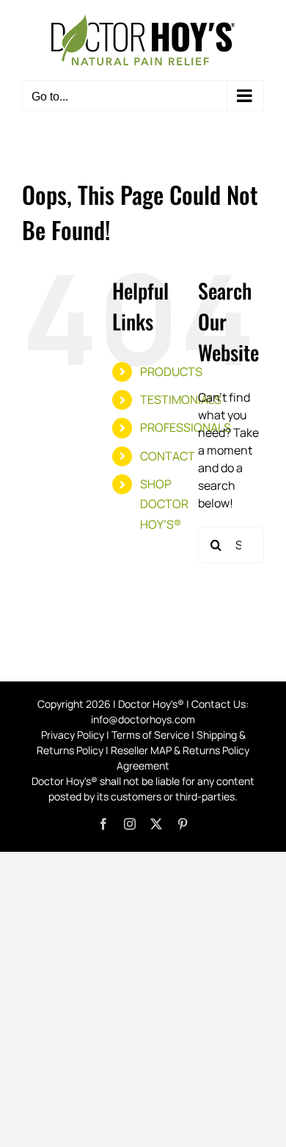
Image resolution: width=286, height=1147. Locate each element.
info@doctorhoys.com (143, 719)
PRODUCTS (171, 371)
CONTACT (167, 456)
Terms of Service (150, 735)
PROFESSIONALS (185, 427)
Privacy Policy (72, 735)
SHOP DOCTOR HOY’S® (164, 504)
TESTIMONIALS (180, 399)
